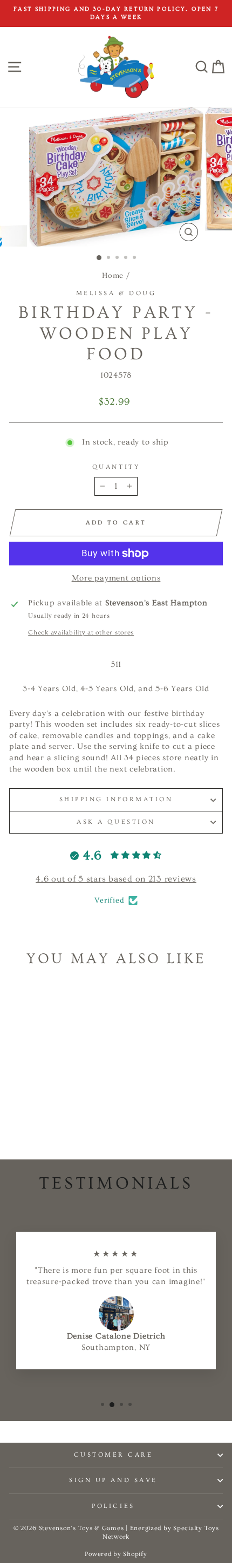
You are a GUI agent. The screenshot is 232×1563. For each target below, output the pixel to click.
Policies (113, 1506)
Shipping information (116, 799)
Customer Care (113, 1454)
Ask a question (116, 821)
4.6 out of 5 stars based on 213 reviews (116, 879)
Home (113, 275)
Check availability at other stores (81, 632)
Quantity (116, 466)
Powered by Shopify (116, 1554)
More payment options (116, 578)
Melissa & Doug (116, 293)
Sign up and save (113, 1480)
